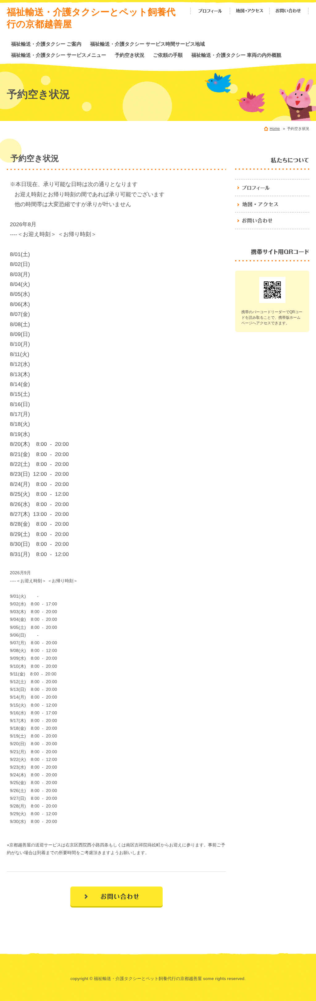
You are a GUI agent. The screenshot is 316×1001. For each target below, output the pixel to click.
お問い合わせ (289, 11)
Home (275, 129)
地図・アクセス (250, 11)
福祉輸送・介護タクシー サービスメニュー (58, 55)
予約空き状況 (129, 55)
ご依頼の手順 (168, 55)
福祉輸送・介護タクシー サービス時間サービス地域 (147, 44)
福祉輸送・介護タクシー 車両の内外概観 (236, 55)
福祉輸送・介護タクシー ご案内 (46, 44)
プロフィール (210, 11)
